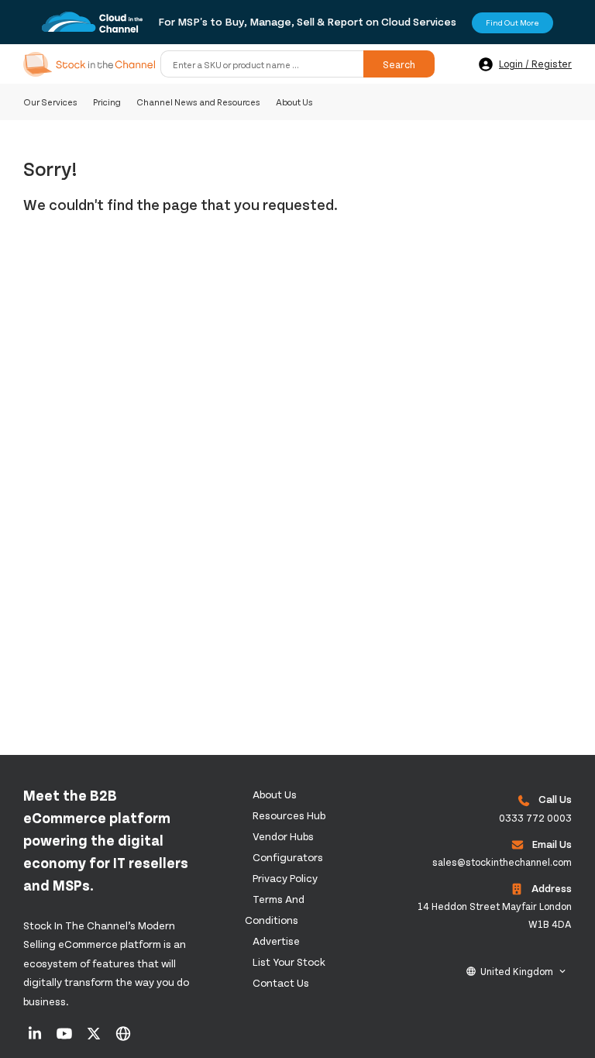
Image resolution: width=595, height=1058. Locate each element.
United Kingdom (517, 971)
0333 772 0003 (535, 818)
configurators (288, 856)
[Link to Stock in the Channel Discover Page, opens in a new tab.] (123, 1038)
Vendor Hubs (283, 836)
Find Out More (512, 22)
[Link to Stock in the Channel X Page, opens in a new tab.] (95, 1038)
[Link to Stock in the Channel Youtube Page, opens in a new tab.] (65, 1038)
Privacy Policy (285, 877)
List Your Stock (289, 961)
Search (399, 64)
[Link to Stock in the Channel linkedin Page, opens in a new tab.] (36, 1038)
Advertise (276, 940)
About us (275, 794)
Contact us (281, 982)
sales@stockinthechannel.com (502, 862)
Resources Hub (289, 815)
